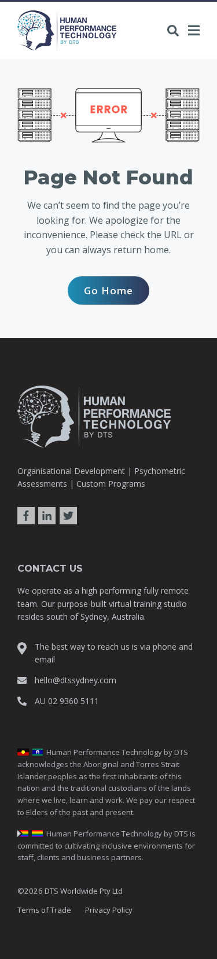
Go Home (108, 290)
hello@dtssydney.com (75, 680)
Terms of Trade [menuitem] (44, 910)
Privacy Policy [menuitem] (109, 910)
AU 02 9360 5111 (67, 700)
